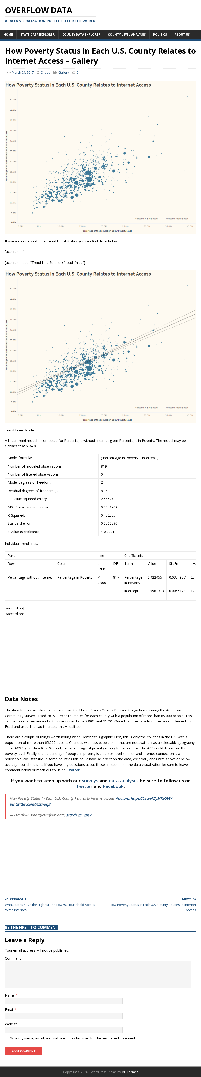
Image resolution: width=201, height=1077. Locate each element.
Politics (160, 34)
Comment (13, 958)
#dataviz (123, 798)
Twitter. (74, 770)
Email (9, 1009)
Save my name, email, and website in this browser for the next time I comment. (73, 1038)
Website (11, 1024)
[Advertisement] (100, 655)
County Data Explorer (81, 34)
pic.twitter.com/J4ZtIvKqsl (30, 804)
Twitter (84, 786)
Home (8, 34)
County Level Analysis (127, 34)
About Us (182, 34)
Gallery (63, 72)
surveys (90, 781)
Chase (45, 72)
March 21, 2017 (23, 72)
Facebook (113, 786)
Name (10, 995)
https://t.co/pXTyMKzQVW (151, 798)
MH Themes (130, 1072)
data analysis (123, 781)
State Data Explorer (37, 34)
